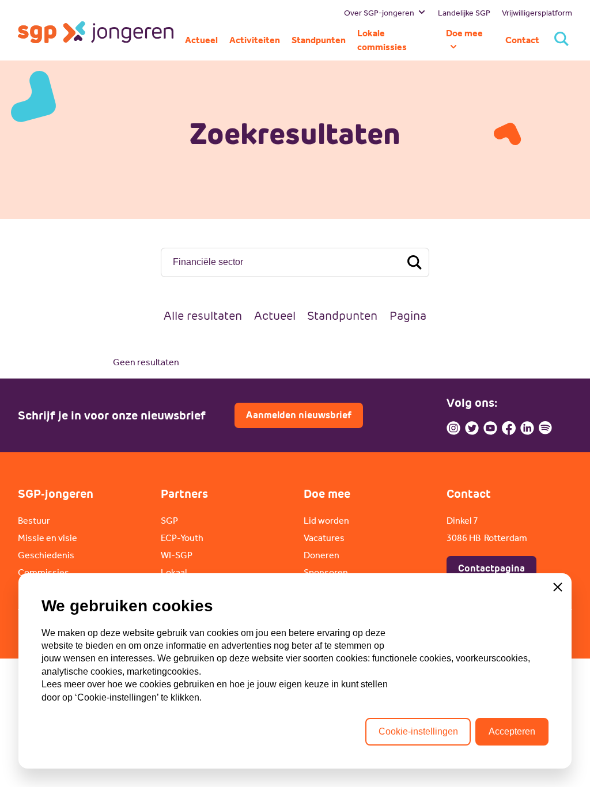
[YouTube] (490, 428)
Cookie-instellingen (418, 731)
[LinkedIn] (527, 428)
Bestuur (34, 520)
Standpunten (342, 315)
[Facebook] (509, 428)
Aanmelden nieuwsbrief (298, 415)
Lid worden (326, 520)
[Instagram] (453, 428)
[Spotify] (546, 428)
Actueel (275, 315)
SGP (169, 520)
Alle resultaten (203, 315)
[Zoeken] (561, 40)
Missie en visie (47, 537)
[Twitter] (472, 428)
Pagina (407, 315)
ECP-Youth (182, 537)
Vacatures (324, 537)
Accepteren (512, 731)
